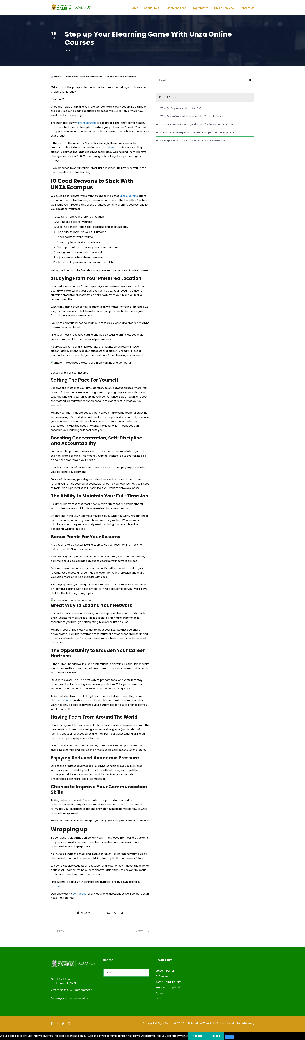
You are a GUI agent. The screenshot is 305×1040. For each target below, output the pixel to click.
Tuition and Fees (175, 8)
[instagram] (69, 1023)
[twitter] (62, 1023)
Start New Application (169, 987)
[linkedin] (57, 1023)
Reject (216, 1036)
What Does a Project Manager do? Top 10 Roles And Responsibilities (197, 124)
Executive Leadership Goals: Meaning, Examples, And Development (197, 132)
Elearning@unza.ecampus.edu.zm (70, 998)
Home (134, 8)
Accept (197, 1036)
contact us (79, 893)
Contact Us (246, 8)
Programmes (200, 8)
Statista (109, 147)
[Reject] (229, 1037)
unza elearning (129, 196)
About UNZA (151, 8)
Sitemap (161, 993)
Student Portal (165, 970)
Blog (68, 50)
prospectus (58, 886)
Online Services (224, 8)
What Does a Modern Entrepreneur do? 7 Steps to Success (192, 116)
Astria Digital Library (168, 982)
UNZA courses (64, 700)
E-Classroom (164, 976)
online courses (87, 123)
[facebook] (52, 1023)
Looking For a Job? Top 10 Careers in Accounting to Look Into (193, 140)
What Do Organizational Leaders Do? (180, 108)
